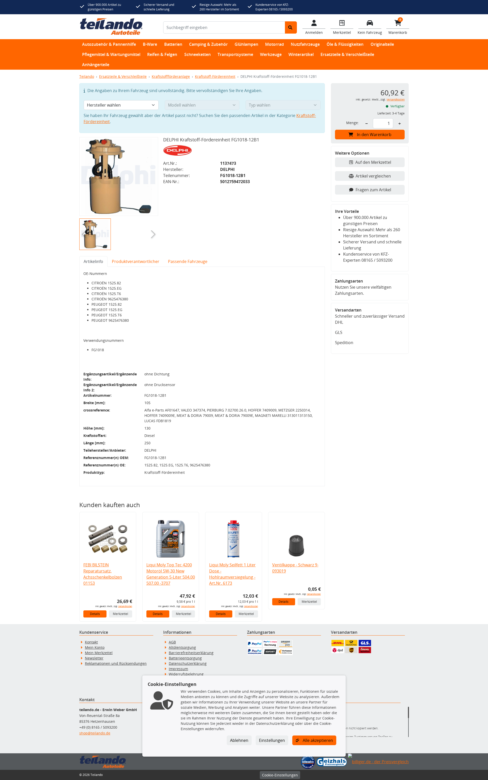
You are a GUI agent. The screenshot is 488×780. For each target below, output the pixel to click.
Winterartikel (301, 54)
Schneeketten (197, 54)
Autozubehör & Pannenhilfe (109, 44)
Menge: (352, 122)
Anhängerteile (95, 64)
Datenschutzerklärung (188, 663)
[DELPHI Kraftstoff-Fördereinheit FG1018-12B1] (119, 176)
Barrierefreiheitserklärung (191, 652)
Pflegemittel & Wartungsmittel (111, 54)
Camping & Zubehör (208, 44)
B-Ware (150, 44)
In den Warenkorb (374, 134)
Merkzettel (120, 614)
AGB (172, 642)
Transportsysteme (235, 54)
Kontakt (91, 642)
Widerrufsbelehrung (186, 674)
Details (95, 614)
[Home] (111, 26)
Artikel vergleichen (373, 176)
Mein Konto (94, 647)
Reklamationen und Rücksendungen (116, 663)
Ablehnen (239, 740)
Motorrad (274, 44)
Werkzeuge (271, 54)
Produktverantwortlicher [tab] (135, 261)
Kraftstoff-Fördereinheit (215, 76)
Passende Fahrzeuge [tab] (187, 261)
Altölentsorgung (182, 647)
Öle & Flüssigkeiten (345, 44)
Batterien (173, 44)
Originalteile (382, 44)
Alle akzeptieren (317, 740)
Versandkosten (125, 606)
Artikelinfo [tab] (93, 261)
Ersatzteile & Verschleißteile (347, 54)
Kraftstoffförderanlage (171, 76)
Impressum (178, 668)
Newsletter (94, 658)
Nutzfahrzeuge (305, 44)
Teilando (86, 76)
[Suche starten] (291, 27)
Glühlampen (246, 44)
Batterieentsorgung (185, 658)
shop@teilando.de (94, 733)
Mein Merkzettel (99, 652)
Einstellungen (272, 740)
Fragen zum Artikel (373, 190)
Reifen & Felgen (162, 54)
